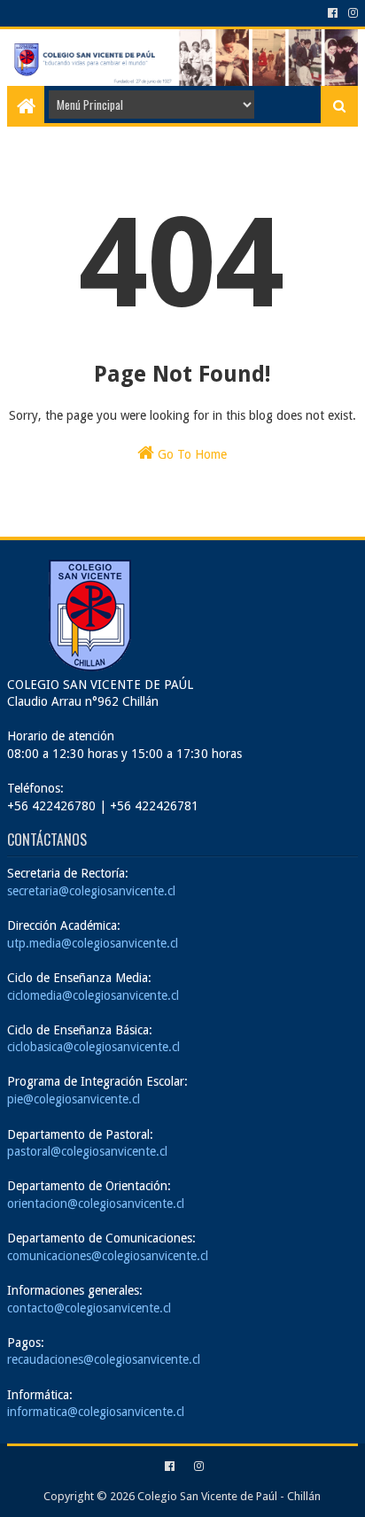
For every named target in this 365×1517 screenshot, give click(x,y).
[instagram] (351, 13)
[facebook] (332, 13)
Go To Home (190, 454)
